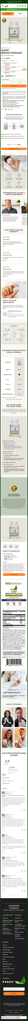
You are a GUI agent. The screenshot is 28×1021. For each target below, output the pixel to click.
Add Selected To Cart (14, 148)
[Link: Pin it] (11, 109)
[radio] (12, 767)
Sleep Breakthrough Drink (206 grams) (13, 138)
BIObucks (5, 961)
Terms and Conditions (9, 1010)
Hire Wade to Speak (19, 938)
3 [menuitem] (15, 895)
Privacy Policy (16, 1010)
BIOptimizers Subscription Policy (7, 929)
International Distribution (8, 957)
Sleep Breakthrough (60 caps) (11, 134)
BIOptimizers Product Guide (20, 929)
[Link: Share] (6, 109)
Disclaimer (21, 1010)
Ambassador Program (8, 952)
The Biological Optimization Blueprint (20, 925)
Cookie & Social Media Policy (14, 1012)
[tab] (4, 774)
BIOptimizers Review (8, 964)
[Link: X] (9, 109)
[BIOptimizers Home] (6, 6)
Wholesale (5, 954)
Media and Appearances (18, 935)
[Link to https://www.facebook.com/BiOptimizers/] (3, 982)
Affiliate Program (7, 950)
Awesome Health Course (8, 947)
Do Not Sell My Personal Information (8, 933)
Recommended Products (8, 968)
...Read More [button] (5, 805)
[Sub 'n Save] (2, 76)
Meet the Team (6, 966)
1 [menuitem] (12, 895)
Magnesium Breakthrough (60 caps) (13, 136)
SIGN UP (14, 993)
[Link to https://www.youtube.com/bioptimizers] (5, 982)
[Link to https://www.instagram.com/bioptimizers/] (8, 982)
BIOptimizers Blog (19, 932)
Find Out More (14, 574)
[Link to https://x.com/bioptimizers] (10, 982)
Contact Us (5, 918)
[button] (2, 5)
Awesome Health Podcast (19, 921)
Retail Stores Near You (8, 973)
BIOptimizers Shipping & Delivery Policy (8, 921)
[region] (14, 213)
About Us (5, 945)
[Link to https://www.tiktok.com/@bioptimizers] (12, 982)
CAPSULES (8, 13)
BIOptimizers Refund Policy (7, 925)
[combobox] (22, 788)
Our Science (18, 918)
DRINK (20, 13)
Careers (4, 971)
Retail (4, 959)
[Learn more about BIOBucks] (12, 60)
